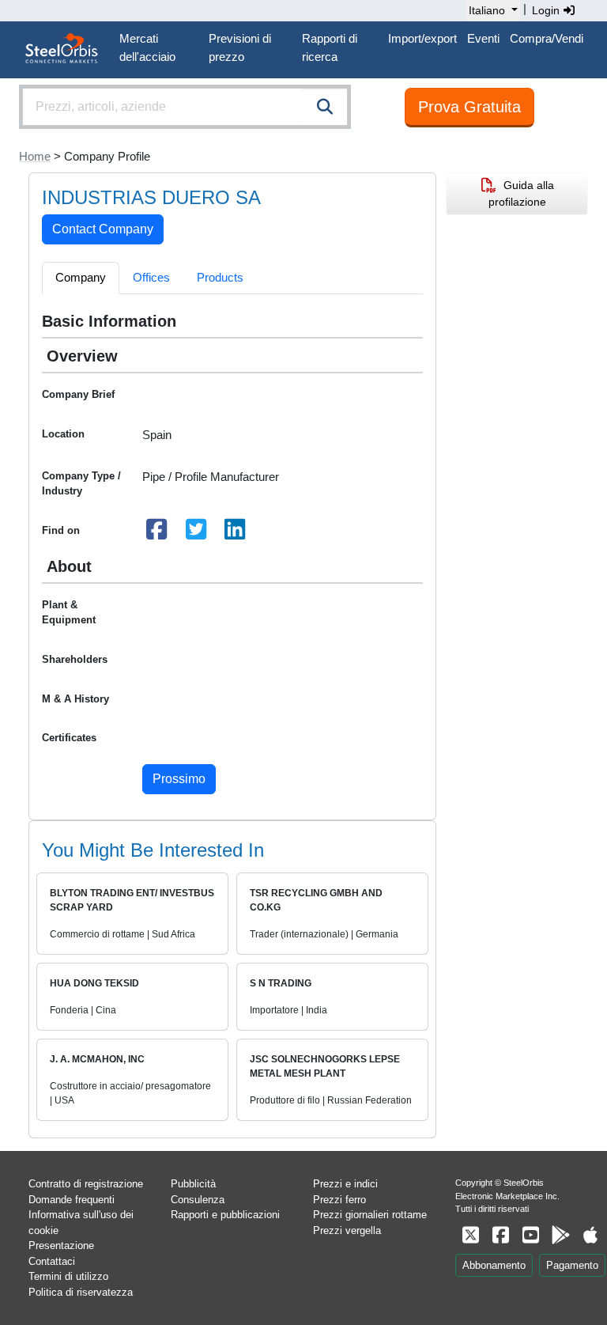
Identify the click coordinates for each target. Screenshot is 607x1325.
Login (547, 10)
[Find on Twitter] (196, 533)
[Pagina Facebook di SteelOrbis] (500, 1235)
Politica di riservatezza (80, 1292)
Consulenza (197, 1200)
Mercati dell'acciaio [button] (147, 47)
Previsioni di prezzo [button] (240, 47)
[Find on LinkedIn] (236, 533)
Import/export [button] (422, 38)
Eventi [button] (483, 38)
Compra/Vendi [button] (546, 38)
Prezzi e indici (345, 1184)
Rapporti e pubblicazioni (225, 1215)
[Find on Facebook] (157, 533)
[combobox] (185, 107)
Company (80, 277)
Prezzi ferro (339, 1200)
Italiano (487, 10)
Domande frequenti (71, 1200)
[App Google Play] (560, 1235)
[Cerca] (325, 107)
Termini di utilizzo (68, 1276)
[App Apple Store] (590, 1235)
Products (220, 277)
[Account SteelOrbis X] (470, 1235)
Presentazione (61, 1245)
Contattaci (51, 1261)
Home (35, 156)
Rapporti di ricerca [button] (329, 47)
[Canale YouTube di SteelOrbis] (530, 1235)
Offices (151, 277)
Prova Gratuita (469, 106)
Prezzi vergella (347, 1230)
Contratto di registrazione (85, 1184)
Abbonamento (494, 1265)
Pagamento (572, 1265)
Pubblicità (193, 1184)
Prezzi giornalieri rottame (370, 1215)
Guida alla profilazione (521, 193)
